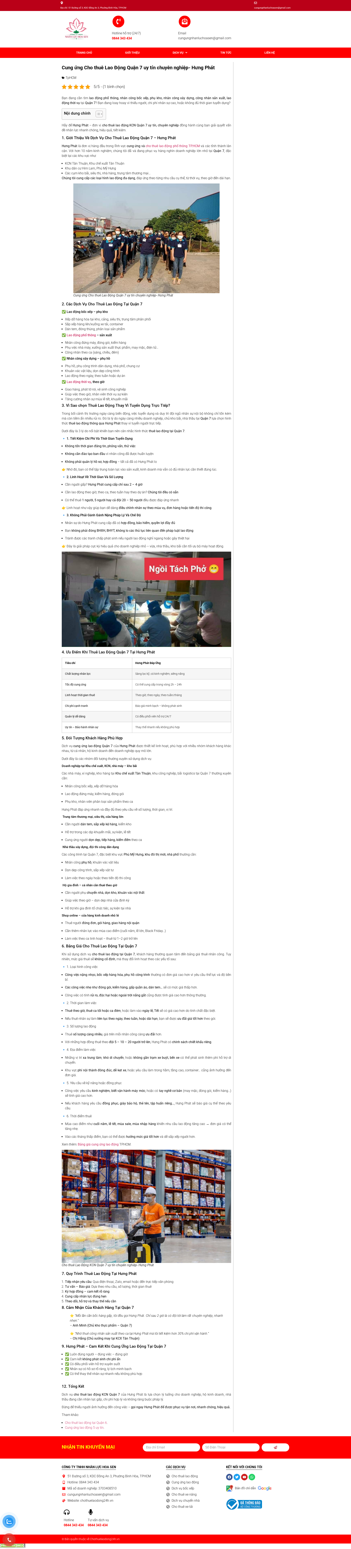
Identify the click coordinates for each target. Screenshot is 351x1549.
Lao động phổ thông (81, 335)
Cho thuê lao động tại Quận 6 (86, 1423)
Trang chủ (84, 52)
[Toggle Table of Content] (97, 114)
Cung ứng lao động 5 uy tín (84, 1428)
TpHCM (71, 78)
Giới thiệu (132, 52)
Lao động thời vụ (79, 382)
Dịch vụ (178, 52)
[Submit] (275, 1447)
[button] (180, 53)
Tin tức (225, 52)
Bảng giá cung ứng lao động (98, 1144)
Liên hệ (269, 52)
